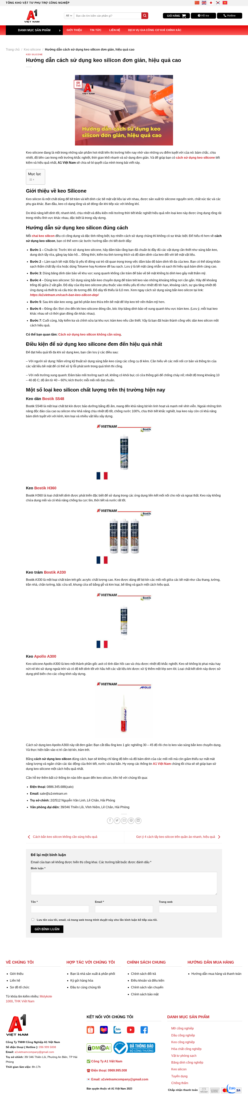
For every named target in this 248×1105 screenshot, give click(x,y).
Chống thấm (179, 1083)
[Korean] (218, 2)
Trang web (166, 901)
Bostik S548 (53, 399)
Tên (34, 901)
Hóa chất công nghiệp (186, 1049)
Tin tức (96, 30)
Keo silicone (32, 49)
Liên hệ (114, 30)
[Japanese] (211, 2)
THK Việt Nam (24, 1001)
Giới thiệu (74, 30)
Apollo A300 (45, 656)
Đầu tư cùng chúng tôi (85, 987)
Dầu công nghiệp (183, 1035)
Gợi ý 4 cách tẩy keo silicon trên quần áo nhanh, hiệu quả (176, 836)
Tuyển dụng (179, 1076)
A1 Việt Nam (162, 763)
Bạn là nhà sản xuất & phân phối (92, 973)
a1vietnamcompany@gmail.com (34, 1051)
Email (99, 901)
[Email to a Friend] (124, 821)
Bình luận (38, 868)
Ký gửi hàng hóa (81, 980)
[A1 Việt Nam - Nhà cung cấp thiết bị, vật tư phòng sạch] (32, 15)
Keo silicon (179, 1069)
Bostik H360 (45, 488)
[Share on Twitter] (117, 821)
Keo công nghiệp (183, 1042)
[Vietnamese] (225, 2)
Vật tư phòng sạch (183, 1055)
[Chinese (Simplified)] (197, 2)
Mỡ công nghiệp (182, 1028)
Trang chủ (13, 49)
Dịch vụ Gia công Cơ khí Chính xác (155, 30)
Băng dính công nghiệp (187, 1062)
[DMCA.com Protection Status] (99, 1047)
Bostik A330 (55, 572)
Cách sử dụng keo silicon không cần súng (89, 334)
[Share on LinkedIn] (138, 821)
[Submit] (144, 15)
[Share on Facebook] (110, 821)
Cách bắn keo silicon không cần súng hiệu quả (64, 836)
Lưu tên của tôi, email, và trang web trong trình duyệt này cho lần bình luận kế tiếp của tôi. (97, 919)
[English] (204, 2)
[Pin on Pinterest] (131, 821)
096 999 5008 (47, 1047)
